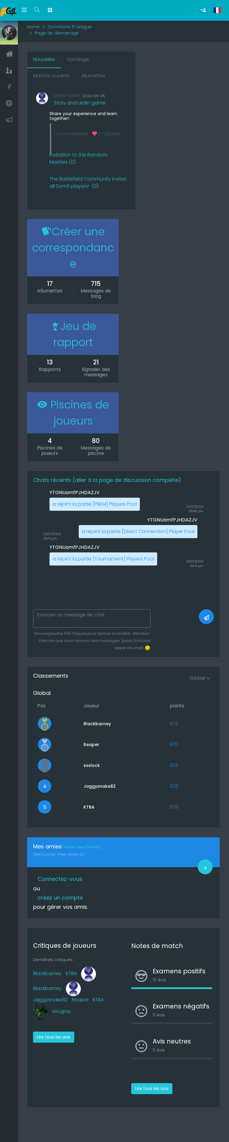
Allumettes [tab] (93, 75)
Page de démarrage (57, 33)
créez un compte (60, 897)
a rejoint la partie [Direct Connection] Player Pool (138, 531)
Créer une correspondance (73, 247)
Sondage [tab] (78, 59)
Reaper (80, 999)
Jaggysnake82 (50, 999)
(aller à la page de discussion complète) (126, 480)
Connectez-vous (60, 879)
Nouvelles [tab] (44, 59)
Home (33, 27)
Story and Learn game (80, 102)
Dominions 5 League (70, 27)
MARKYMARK (67, 95)
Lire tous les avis (53, 1037)
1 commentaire (71, 133)
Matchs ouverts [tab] (51, 75)
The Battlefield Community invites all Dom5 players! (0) (88, 182)
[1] (206, 616)
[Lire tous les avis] (53, 1030)
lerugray (61, 1011)
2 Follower (109, 133)
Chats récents (52, 480)
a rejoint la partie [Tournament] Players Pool (103, 558)
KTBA (71, 973)
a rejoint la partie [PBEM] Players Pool (94, 504)
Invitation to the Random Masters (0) (78, 158)
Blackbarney (47, 973)
